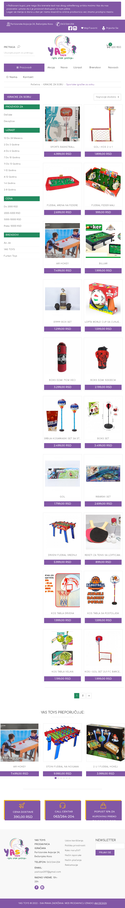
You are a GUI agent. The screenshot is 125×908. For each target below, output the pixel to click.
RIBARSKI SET (103, 497)
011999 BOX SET (63, 322)
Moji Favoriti (90, 28)
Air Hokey (62, 263)
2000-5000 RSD (12, 213)
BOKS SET (103, 438)
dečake (8, 115)
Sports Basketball (62, 147)
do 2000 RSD (11, 207)
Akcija (51, 67)
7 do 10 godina (12, 157)
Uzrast (77, 67)
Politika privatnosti (75, 845)
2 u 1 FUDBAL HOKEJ (62, 767)
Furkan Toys (10, 256)
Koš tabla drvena (62, 613)
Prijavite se (112, 28)
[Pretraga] (18, 47)
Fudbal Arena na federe (62, 205)
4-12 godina (10, 177)
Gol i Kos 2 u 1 (103, 147)
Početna (35, 84)
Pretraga (9, 47)
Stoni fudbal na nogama (19, 767)
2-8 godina (10, 190)
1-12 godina (10, 170)
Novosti (113, 67)
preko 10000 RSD (12, 226)
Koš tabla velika (62, 672)
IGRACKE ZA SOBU (53, 84)
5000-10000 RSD (12, 219)
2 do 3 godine (11, 145)
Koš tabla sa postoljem (103, 613)
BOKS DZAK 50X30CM (103, 380)
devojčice (9, 121)
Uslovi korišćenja (74, 841)
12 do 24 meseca (13, 138)
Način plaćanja (73, 860)
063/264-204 (67, 24)
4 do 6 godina (11, 151)
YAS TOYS (9, 249)
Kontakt (28, 77)
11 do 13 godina (12, 164)
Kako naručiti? (72, 850)
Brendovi (95, 67)
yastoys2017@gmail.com (48, 872)
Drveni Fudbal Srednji (62, 555)
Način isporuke (73, 855)
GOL (62, 497)
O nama (11, 77)
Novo (64, 67)
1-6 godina (9, 183)
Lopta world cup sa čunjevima (105, 322)
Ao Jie (7, 243)
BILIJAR (103, 263)
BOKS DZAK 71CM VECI (62, 380)
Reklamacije (71, 865)
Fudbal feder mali (103, 205)
